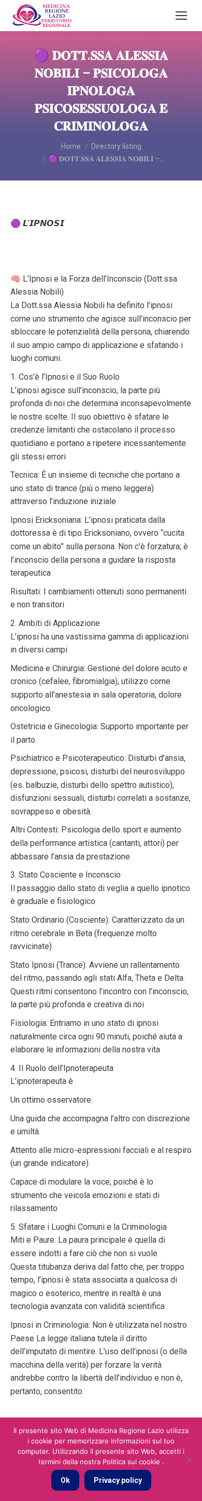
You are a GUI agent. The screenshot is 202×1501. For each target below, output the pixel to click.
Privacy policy (118, 1480)
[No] (189, 1459)
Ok (65, 1480)
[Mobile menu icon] (181, 15)
